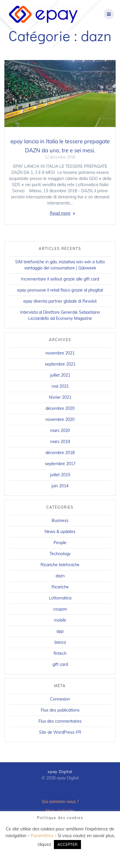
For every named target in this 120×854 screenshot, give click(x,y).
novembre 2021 (60, 353)
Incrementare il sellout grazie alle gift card (60, 279)
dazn (60, 575)
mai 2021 (60, 386)
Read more (60, 213)
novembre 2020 (60, 419)
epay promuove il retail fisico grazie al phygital (60, 290)
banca (60, 642)
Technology (60, 553)
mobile (60, 620)
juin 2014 (60, 485)
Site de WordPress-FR (60, 732)
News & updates (60, 531)
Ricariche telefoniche (60, 564)
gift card (60, 664)
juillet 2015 (60, 474)
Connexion (60, 699)
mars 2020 (60, 430)
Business (60, 520)
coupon (60, 609)
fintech (60, 653)
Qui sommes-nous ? (60, 801)
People (60, 542)
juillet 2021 (60, 375)
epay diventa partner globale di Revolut (60, 301)
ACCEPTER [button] (67, 844)
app (60, 631)
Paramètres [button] (42, 835)
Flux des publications (60, 710)
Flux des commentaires (60, 721)
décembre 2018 (60, 452)
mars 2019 (60, 441)
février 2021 (60, 397)
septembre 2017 (60, 463)
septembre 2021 (60, 364)
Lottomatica (60, 598)
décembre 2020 (60, 408)
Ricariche (60, 587)
